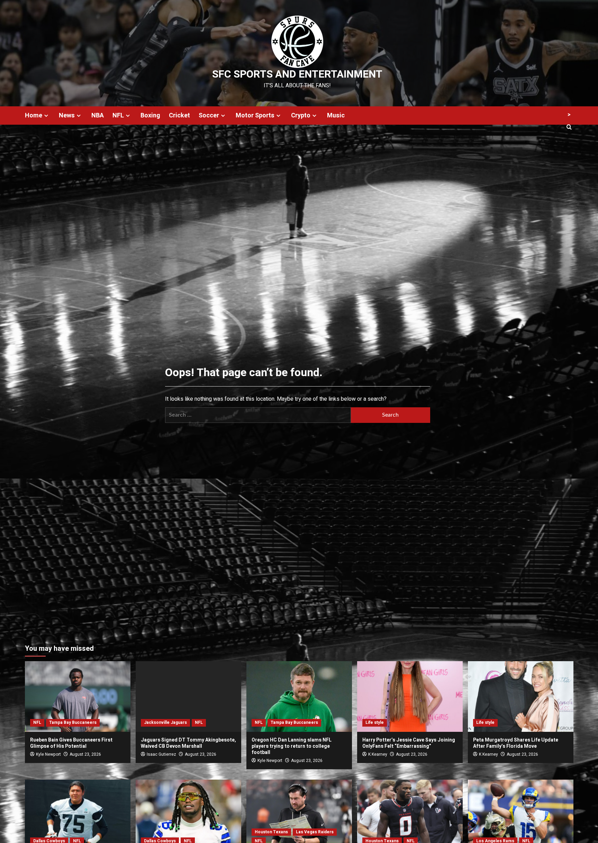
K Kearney (377, 754)
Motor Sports (255, 115)
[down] (46, 115)
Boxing (150, 115)
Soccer (209, 115)
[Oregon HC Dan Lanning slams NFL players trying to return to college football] (299, 696)
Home (33, 115)
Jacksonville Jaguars (165, 722)
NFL (118, 115)
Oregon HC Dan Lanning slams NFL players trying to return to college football (292, 746)
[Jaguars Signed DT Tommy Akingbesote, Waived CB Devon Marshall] (188, 696)
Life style (374, 722)
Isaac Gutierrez (161, 754)
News (67, 115)
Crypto (300, 115)
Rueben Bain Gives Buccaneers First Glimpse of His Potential (71, 743)
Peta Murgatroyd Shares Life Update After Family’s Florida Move (515, 743)
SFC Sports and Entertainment (297, 74)
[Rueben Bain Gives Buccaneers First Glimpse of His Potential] (77, 696)
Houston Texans (271, 832)
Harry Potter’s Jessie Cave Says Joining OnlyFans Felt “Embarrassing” (408, 743)
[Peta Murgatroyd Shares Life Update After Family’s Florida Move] (520, 696)
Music (336, 115)
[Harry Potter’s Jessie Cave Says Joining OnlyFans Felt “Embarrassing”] (410, 696)
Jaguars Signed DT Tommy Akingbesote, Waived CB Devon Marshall (188, 743)
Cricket (179, 115)
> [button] (569, 114)
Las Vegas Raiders (315, 832)
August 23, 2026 (85, 754)
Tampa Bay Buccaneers (73, 722)
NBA (97, 115)
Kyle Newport (48, 754)
